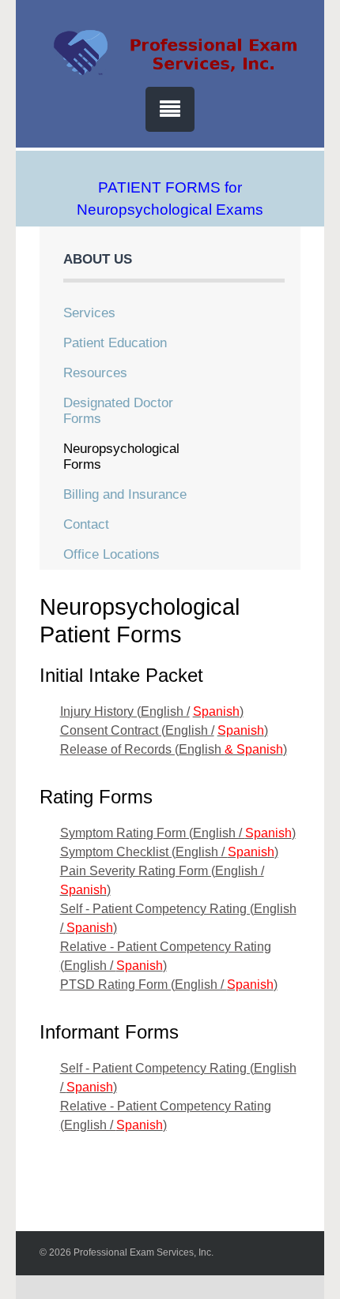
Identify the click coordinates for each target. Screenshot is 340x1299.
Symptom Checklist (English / (144, 852)
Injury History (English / (125, 711)
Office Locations (111, 554)
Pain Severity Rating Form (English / (162, 871)
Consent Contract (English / (137, 730)
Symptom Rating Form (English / (152, 833)
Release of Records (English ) (173, 749)
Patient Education (115, 342)
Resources (95, 372)
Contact (86, 524)
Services (89, 312)
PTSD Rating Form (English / (143, 984)
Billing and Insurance (125, 494)
